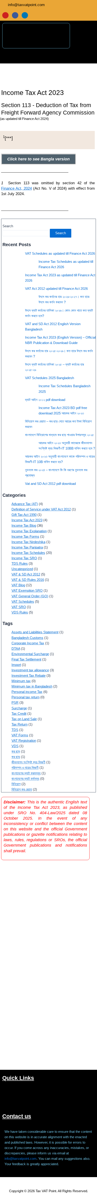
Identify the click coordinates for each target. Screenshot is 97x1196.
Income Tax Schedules (28, 553)
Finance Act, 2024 (16, 188)
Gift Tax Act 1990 (24, 515)
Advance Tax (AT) (25, 504)
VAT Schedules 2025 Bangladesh (49, 378)
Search (7, 226)
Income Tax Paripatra (27, 547)
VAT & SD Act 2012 (26, 574)
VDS (15, 746)
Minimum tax (21, 681)
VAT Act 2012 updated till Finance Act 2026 (56, 288)
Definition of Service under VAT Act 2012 (41, 509)
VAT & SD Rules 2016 (28, 580)
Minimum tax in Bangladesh (32, 686)
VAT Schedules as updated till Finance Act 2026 (60, 253)
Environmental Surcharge (30, 654)
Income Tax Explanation (29, 531)
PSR (15, 702)
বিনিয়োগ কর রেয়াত (22, 789)
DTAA (16, 648)
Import (16, 665)
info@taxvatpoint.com (21, 1158)
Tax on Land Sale (24, 719)
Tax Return (20, 724)
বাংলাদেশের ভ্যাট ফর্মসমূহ (25, 778)
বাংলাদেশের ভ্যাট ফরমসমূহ (26, 773)
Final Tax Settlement (26, 659)
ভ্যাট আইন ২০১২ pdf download (45, 400)
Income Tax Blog (24, 525)
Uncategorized (22, 569)
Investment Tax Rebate (29, 675)
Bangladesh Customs (27, 638)
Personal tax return (25, 697)
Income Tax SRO (24, 558)
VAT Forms (20, 735)
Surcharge (19, 708)
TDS (15, 730)
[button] (91, 57)
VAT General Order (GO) (30, 596)
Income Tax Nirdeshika (28, 542)
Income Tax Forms (25, 536)
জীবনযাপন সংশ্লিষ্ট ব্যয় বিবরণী (28, 762)
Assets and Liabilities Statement (35, 632)
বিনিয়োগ (16, 784)
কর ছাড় (16, 757)
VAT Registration (24, 740)
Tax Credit (19, 713)
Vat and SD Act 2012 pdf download (50, 484)
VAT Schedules (23, 601)
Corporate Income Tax (28, 643)
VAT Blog (18, 585)
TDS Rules (20, 563)
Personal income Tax (27, 692)
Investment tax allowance (30, 670)
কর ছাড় (16, 751)
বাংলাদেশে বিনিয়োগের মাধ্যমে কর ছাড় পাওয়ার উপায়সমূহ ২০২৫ (59, 435)
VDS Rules (20, 612)
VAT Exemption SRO (27, 590)
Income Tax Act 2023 (27, 520)
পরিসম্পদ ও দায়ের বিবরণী (25, 767)
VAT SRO (19, 607)
